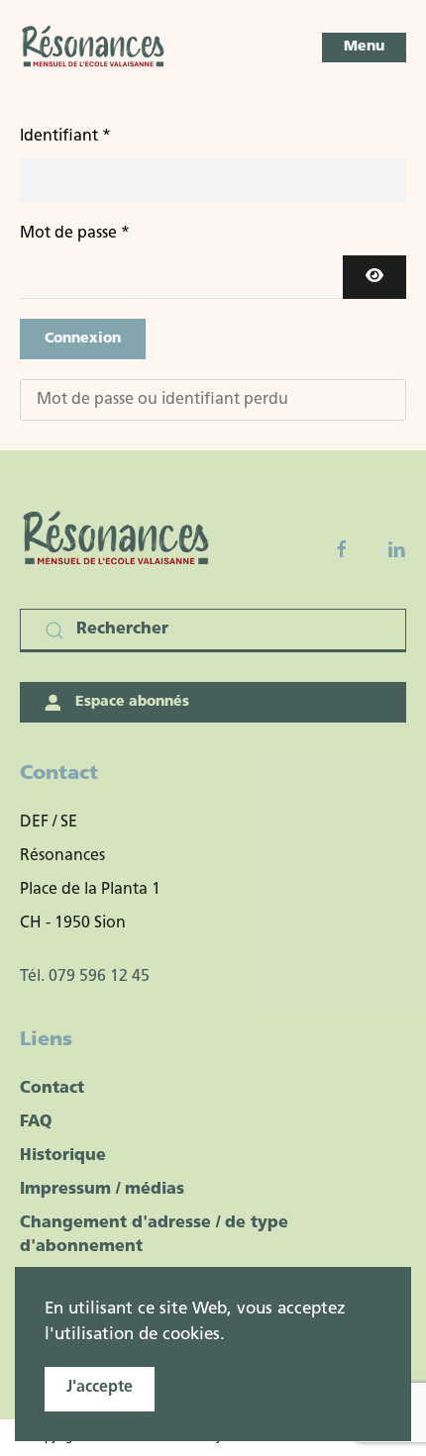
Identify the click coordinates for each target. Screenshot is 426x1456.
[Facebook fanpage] (342, 549)
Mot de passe (75, 234)
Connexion (83, 339)
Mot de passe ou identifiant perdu (162, 400)
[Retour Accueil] (94, 47)
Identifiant (65, 137)
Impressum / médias (102, 1190)
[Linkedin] (396, 549)
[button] (364, 47)
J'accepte (99, 1388)
